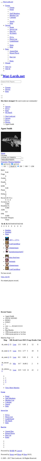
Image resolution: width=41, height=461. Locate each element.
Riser (25, 454)
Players (7, 89)
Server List (13, 29)
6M (26, 166)
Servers (7, 25)
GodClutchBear (14, 244)
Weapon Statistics (14, 162)
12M (32, 166)
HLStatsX (13, 33)
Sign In (7, 69)
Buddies (8, 230)
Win (14, 364)
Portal (12, 9)
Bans (7, 49)
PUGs (12, 37)
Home (12, 27)
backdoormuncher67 (16, 252)
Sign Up (8, 67)
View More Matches (12, 388)
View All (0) (5, 277)
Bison (19, 454)
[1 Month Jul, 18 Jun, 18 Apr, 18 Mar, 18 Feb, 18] (11, 166)
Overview (4, 162)
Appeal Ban (14, 51)
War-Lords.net (8, 2)
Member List (14, 15)
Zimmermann (13, 248)
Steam (3, 153)
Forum (7, 5)
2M (20, 166)
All (4, 166)
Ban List (13, 31)
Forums (7, 87)
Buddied (8, 232)
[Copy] (22, 160)
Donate (7, 63)
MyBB (12, 451)
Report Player (14, 53)
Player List (13, 39)
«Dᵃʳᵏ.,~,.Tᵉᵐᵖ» (14, 240)
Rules (12, 45)
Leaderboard (14, 41)
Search (12, 21)
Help (11, 23)
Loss (14, 344)
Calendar (13, 17)
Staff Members (15, 13)
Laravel (19, 451)
